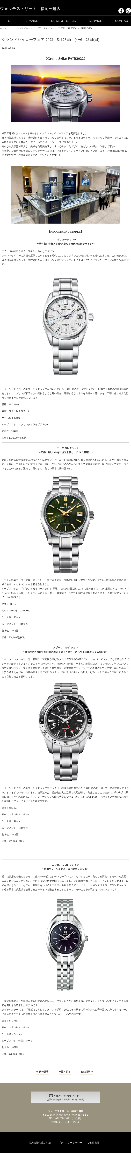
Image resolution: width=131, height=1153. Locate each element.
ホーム (3, 28)
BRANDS (31, 21)
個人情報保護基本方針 (41, 1142)
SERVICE (95, 21)
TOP (9, 21)
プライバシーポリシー (70, 1142)
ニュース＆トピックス (22, 28)
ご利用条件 (93, 1142)
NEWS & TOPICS (63, 21)
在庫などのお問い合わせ (65, 1097)
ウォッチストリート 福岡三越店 (30, 9)
